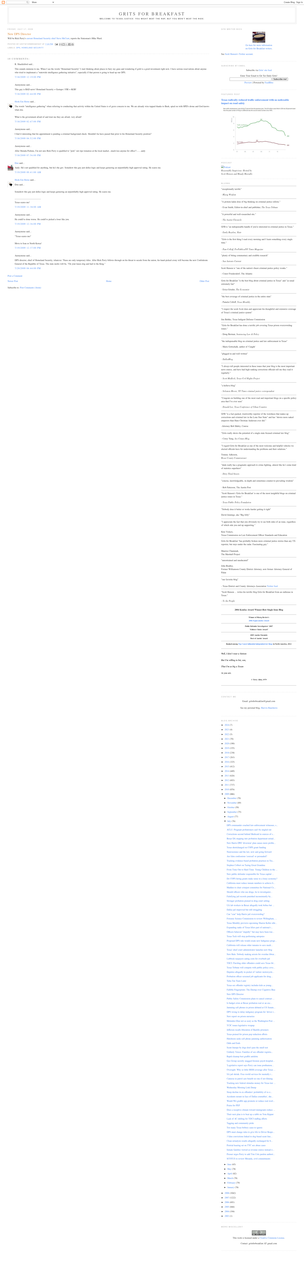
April (230, 1173)
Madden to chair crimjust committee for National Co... (251, 887)
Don (17, 162)
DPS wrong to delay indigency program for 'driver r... (251, 1011)
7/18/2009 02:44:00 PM (28, 93)
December (232, 798)
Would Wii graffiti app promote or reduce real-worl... (251, 1100)
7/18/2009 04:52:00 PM (28, 138)
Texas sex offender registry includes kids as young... (250, 985)
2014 (227, 770)
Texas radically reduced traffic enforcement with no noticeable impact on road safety (255, 101)
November (232, 802)
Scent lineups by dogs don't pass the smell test (247, 1047)
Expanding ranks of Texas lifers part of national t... (250, 927)
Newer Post (13, 281)
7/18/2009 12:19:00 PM (28, 76)
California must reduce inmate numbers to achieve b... (251, 883)
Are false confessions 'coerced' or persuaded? (247, 856)
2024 (227, 724)
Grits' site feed (265, 70)
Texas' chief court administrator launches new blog (249, 949)
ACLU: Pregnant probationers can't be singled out (249, 829)
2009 (227, 793)
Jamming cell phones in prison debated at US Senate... (251, 1007)
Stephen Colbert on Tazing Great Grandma (246, 865)
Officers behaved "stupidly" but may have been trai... (250, 931)
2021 (227, 738)
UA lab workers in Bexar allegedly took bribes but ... (250, 905)
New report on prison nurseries (240, 1016)
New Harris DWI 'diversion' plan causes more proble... (251, 842)
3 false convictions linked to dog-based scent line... (249, 1136)
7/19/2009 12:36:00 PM (28, 223)
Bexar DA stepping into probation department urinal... (251, 838)
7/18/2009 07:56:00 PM (28, 155)
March (230, 1178)
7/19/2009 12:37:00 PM (28, 247)
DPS (18, 48)
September (232, 811)
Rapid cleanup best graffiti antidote (242, 1056)
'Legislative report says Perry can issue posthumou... (250, 1065)
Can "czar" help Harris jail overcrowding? (245, 914)
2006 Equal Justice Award (259, 620)
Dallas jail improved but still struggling (244, 909)
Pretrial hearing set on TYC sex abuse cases (246, 1145)
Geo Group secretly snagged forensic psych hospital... (251, 1060)
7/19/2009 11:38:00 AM (28, 206)
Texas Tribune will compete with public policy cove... (251, 967)
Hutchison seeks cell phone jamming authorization (249, 1038)
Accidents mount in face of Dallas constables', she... (250, 1096)
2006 (227, 1202)
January (231, 1187)
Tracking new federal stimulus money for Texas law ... (251, 1082)
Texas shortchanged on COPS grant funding (246, 847)
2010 (227, 789)
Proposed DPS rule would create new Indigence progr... (252, 940)
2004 (227, 1211)
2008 (227, 1192)
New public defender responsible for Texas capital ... (250, 873)
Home (108, 281)
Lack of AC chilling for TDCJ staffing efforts (247, 1118)
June (229, 1164)
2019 (227, 748)
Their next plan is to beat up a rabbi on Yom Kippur (250, 1114)
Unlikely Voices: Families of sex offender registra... (250, 1051)
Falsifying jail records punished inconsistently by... (249, 896)
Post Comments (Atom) (30, 287)
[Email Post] (56, 44)
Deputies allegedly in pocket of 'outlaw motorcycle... (250, 971)
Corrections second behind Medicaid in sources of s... (251, 834)
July (229, 821)
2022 (227, 734)
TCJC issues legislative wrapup (240, 1025)
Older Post (204, 281)
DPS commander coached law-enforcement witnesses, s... (252, 825)
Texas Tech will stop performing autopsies (245, 936)
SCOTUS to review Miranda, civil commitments (248, 1158)
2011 (227, 784)
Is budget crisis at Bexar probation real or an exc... (249, 1002)
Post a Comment (15, 275)
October (231, 807)
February (231, 1182)
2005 (227, 1206)
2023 (227, 729)
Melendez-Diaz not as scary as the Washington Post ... (251, 1020)
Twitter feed (272, 586)
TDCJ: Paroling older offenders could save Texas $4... (251, 963)
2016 (227, 761)
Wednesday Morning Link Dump (241, 1087)
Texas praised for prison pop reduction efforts (247, 1034)
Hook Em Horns (22, 101)
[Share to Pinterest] (72, 44)
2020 (227, 743)
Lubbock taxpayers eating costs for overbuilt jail (248, 958)
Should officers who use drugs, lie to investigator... (249, 891)
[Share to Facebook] (69, 44)
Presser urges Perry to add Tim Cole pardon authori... (251, 1154)
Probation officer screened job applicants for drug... (250, 976)
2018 (227, 752)
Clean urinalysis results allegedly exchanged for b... (250, 1140)
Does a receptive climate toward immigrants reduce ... (251, 1109)
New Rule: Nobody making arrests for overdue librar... (251, 954)
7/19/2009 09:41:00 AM (28, 172)
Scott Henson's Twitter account (239, 53)
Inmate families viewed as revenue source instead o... (250, 1149)
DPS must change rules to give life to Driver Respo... (251, 1131)
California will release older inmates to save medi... (250, 945)
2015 (227, 766)
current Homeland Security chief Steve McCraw (47, 38)
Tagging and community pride (240, 1123)
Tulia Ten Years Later (236, 980)
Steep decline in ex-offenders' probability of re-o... (249, 1092)
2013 (227, 775)
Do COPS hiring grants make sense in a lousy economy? (252, 878)
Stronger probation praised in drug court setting (248, 900)
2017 (227, 757)
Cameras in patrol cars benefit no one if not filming (250, 1078)
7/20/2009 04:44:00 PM (28, 268)
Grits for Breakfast (152, 14)
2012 (227, 780)
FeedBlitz (269, 82)
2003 (227, 1215)
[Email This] (60, 44)
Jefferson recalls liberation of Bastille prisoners (248, 1029)
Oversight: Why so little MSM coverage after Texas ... (251, 1069)
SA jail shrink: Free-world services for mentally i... (250, 1074)
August (230, 816)
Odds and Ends (233, 1043)
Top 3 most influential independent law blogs (255, 644)
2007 (227, 1197)
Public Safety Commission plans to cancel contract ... (251, 998)
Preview (248, 82)
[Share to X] (66, 44)
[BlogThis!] (63, 44)
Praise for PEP (233, 1105)
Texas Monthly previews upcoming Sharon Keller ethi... (252, 922)
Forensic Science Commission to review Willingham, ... (252, 918)
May (229, 1168)
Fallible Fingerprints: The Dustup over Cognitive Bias (251, 989)
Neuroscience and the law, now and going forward (249, 851)
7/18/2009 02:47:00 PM (28, 121)
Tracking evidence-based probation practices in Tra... (250, 860)
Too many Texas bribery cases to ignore (244, 1127)
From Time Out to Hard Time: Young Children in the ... (252, 869)
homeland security (33, 48)
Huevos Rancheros (269, 707)
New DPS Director (235, 994)
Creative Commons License (272, 1237)
